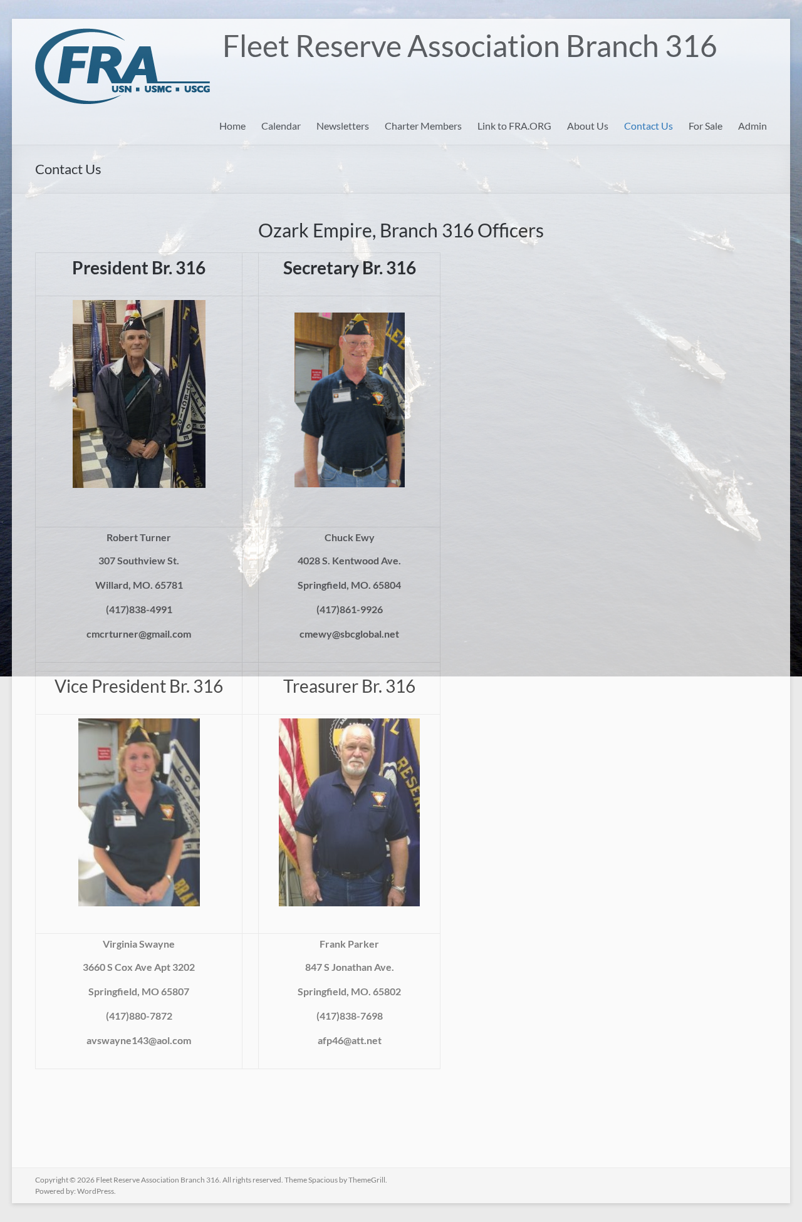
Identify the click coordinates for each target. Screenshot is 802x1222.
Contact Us (648, 126)
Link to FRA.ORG (514, 126)
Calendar (281, 126)
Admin (752, 126)
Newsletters (342, 126)
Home (232, 126)
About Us (587, 126)
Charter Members (423, 126)
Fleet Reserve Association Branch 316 (469, 45)
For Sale (705, 126)
